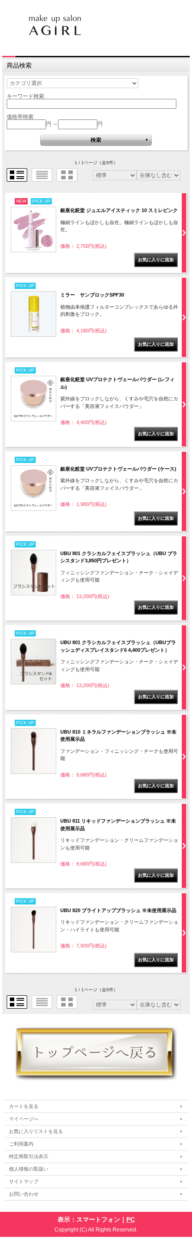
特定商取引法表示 (28, 1156)
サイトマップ (23, 1181)
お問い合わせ (23, 1194)
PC (130, 1219)
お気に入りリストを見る (36, 1131)
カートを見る (23, 1106)
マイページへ (23, 1118)
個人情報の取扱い (28, 1169)
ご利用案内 (21, 1143)
